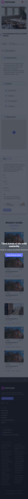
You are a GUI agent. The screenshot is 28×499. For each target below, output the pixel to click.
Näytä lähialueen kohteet (14, 255)
